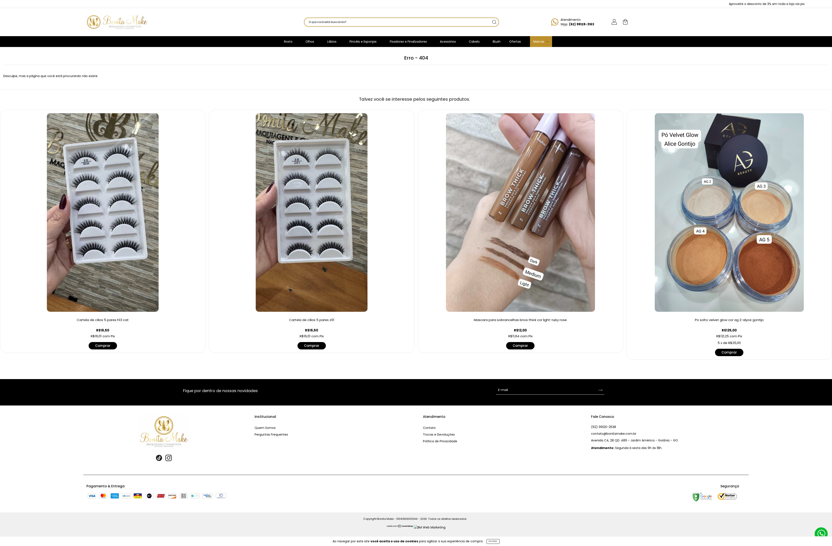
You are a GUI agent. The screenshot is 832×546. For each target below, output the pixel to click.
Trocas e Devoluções (439, 434)
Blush (496, 41)
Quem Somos (265, 428)
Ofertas (515, 41)
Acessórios (448, 41)
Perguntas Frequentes (271, 434)
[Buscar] (494, 22)
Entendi (493, 541)
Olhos (310, 41)
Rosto (288, 41)
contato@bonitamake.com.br (613, 433)
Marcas (539, 41)
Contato (429, 428)
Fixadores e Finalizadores (409, 41)
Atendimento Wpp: (577, 22)
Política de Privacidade (440, 441)
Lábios (332, 41)
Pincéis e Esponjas (363, 41)
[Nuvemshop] (400, 527)
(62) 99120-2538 (603, 427)
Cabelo (475, 41)
